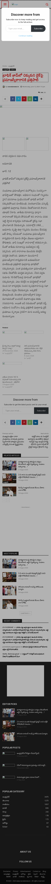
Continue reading (25, 35)
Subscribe (38, 28)
